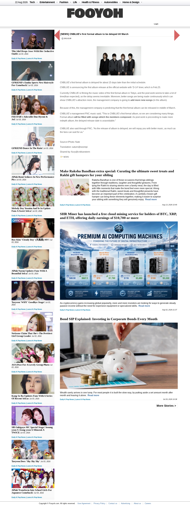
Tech (32, 2)
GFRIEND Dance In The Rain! (27, 148)
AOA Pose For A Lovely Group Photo (31, 364)
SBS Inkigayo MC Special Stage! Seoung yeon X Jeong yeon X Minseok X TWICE (32, 430)
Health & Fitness (90, 2)
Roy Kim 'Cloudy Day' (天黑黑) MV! (30, 239)
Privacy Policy (99, 503)
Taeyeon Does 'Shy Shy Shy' (26, 461)
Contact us (112, 503)
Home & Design (131, 2)
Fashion (64, 2)
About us (137, 503)
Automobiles (111, 2)
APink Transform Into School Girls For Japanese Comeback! (32, 491)
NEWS (66, 157)
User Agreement (83, 503)
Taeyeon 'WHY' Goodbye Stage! (28, 302)
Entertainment (47, 2)
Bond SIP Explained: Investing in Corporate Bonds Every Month (108, 319)
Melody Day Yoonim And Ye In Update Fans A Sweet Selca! (31, 209)
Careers (148, 503)
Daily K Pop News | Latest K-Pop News (27, 58)
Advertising (125, 503)
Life (75, 2)
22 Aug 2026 (21, 2)
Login (156, 24)
